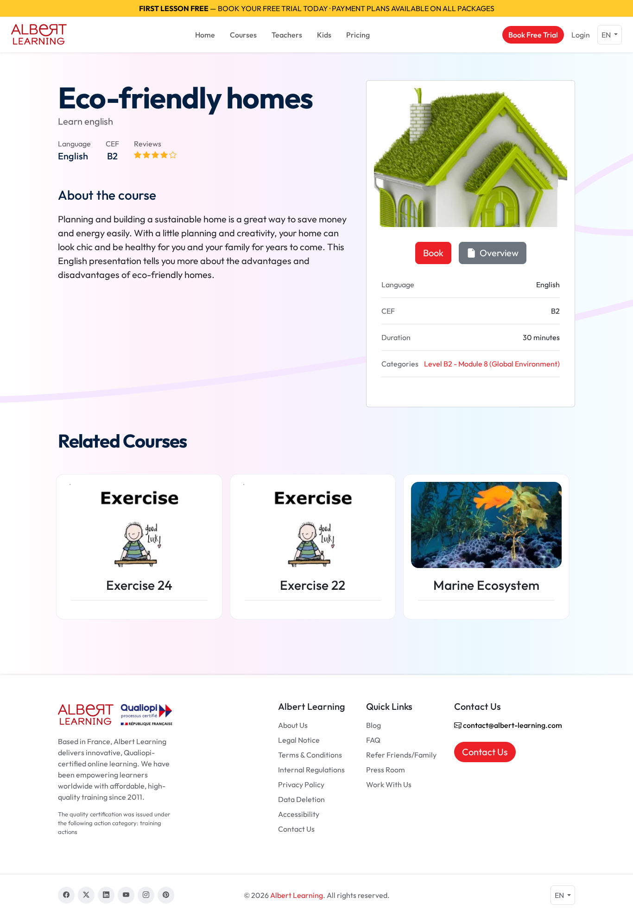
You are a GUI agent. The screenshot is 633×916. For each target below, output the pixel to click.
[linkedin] (106, 895)
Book (433, 253)
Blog (373, 725)
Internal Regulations (311, 769)
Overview (498, 253)
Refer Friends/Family (401, 754)
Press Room (385, 769)
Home (205, 34)
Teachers (287, 34)
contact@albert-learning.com (512, 725)
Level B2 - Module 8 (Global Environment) (492, 363)
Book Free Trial (533, 34)
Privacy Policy (301, 784)
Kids (324, 34)
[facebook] (66, 895)
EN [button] (606, 34)
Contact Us (296, 829)
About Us (293, 725)
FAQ (373, 740)
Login (580, 34)
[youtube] (126, 895)
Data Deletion (301, 799)
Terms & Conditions (310, 754)
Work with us (388, 784)
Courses (243, 34)
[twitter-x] (86, 895)
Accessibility (298, 814)
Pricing (358, 34)
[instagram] (146, 895)
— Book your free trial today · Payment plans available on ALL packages (316, 8)
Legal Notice (299, 740)
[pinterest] (166, 895)
